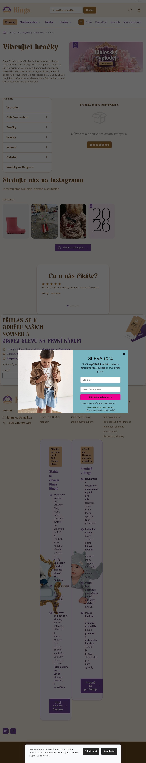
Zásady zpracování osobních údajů (100, 410)
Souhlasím (109, 751)
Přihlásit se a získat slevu (100, 397)
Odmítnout (91, 751)
